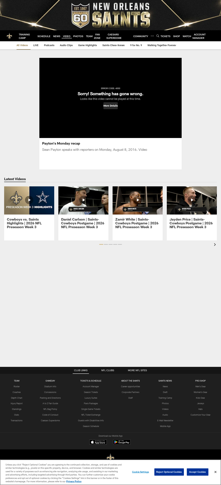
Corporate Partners (130, 392)
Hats (200, 409)
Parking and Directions (50, 398)
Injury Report (17, 403)
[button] (110, 105)
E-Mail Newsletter (165, 420)
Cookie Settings (140, 471)
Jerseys (200, 403)
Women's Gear (200, 392)
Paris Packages (91, 403)
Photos (165, 403)
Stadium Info (50, 386)
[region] (110, 472)
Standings (16, 409)
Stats (16, 414)
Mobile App (165, 426)
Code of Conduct (50, 414)
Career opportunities (130, 386)
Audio (165, 414)
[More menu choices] (152, 36)
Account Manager (91, 386)
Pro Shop (200, 380)
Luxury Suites (91, 398)
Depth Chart (16, 398)
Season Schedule (91, 426)
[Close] (215, 472)
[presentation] (215, 245)
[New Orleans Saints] (110, 458)
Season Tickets (91, 392)
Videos (165, 409)
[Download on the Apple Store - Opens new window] (98, 442)
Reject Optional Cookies (169, 471)
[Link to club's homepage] (9, 36)
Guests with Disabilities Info (91, 420)
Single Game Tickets (90, 409)
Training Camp (165, 398)
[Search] (157, 36)
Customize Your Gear (200, 414)
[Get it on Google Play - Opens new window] (121, 444)
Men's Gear (200, 386)
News (165, 386)
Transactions (16, 420)
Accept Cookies (197, 471)
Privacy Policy (73, 481)
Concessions (50, 392)
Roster (17, 386)
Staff (130, 398)
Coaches (17, 392)
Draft (165, 392)
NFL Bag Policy (50, 409)
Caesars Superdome (50, 420)
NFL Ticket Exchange (90, 414)
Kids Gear (200, 398)
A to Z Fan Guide (50, 403)
